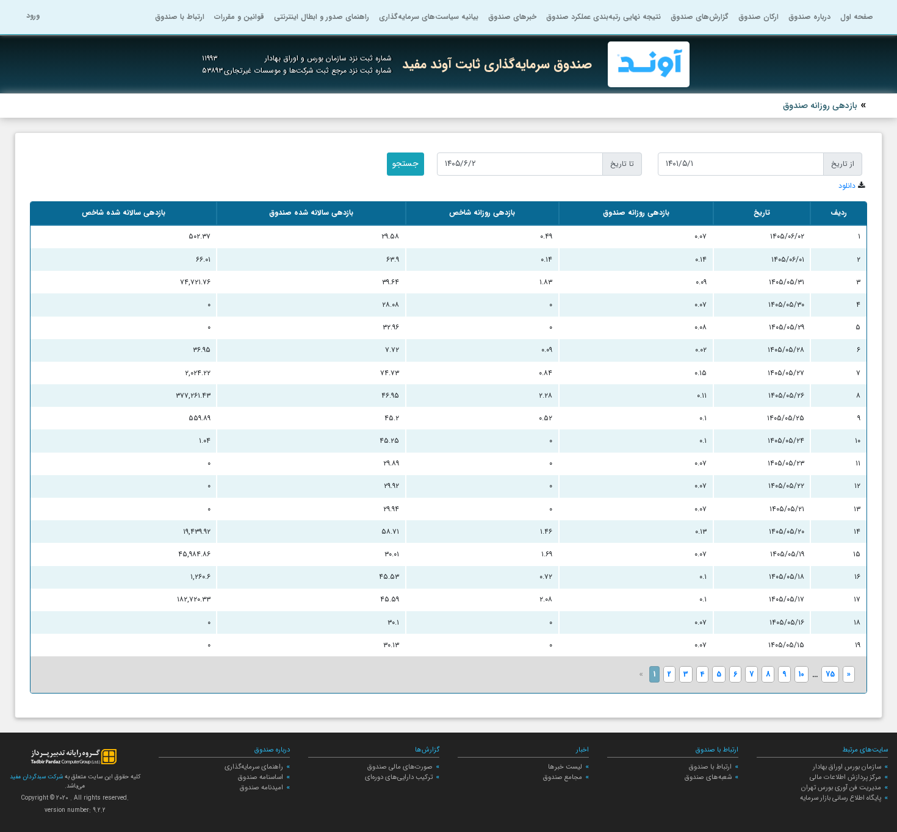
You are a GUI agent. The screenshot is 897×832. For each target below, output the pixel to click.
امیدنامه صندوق (261, 787)
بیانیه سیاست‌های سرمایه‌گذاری (428, 17)
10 (801, 674)
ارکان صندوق (758, 17)
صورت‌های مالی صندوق (400, 766)
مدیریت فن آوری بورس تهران (841, 787)
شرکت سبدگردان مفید (36, 776)
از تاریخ (842, 164)
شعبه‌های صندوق (708, 777)
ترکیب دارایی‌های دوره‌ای (399, 777)
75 (830, 674)
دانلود (847, 186)
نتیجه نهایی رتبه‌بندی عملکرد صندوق (603, 17)
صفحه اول (856, 17)
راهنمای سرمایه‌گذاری (254, 766)
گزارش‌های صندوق (700, 17)
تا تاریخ (622, 164)
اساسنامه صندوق (260, 777)
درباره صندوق (809, 17)
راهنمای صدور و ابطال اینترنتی (321, 17)
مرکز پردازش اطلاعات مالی (845, 777)
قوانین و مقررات (239, 17)
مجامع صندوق (562, 777)
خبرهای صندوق (512, 17)
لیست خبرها (565, 766)
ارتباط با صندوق (179, 17)
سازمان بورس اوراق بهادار (847, 766)
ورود (33, 15)
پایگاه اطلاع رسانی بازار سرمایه (840, 797)
